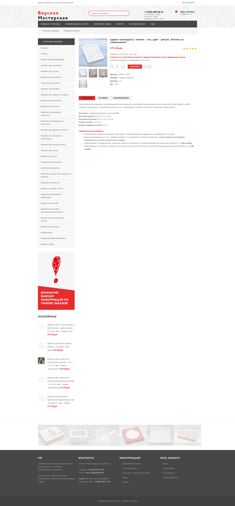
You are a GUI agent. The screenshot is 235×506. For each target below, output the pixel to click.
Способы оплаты (129, 468)
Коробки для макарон (50, 89)
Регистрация (168, 468)
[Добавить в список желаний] (145, 67)
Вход (165, 463)
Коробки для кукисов (50, 106)
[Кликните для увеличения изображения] (93, 52)
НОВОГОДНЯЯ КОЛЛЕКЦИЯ (52, 59)
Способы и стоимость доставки (136, 473)
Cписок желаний (170, 477)
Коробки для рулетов (50, 182)
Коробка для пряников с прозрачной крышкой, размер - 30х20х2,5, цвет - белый (60, 399)
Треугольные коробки (50, 83)
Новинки (44, 48)
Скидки (44, 54)
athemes (133, 501)
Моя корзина (169, 473)
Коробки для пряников (51, 77)
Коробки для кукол (49, 156)
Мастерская (53, 15)
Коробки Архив (47, 244)
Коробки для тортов (49, 71)
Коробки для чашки (49, 150)
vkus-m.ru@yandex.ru (94, 472)
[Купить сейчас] (149, 67)
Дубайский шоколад (50, 227)
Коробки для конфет (50, 203)
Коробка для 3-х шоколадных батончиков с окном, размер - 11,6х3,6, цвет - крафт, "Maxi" (60, 328)
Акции (125, 477)
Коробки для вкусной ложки (53, 144)
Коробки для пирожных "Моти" (54, 130)
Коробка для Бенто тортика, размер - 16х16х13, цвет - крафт (59, 346)
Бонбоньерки (46, 232)
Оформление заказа (131, 463)
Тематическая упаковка (51, 162)
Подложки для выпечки (51, 100)
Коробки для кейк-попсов (52, 188)
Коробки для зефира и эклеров (54, 95)
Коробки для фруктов (50, 168)
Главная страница (51, 31)
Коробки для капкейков (51, 65)
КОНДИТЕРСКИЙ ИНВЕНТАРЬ (53, 238)
